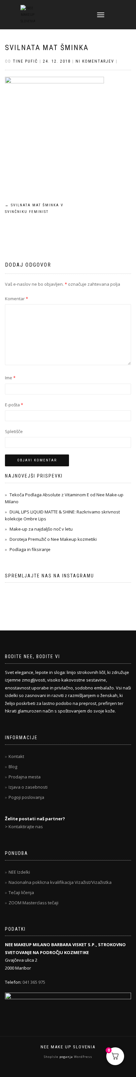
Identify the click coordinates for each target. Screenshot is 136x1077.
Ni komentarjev (95, 61)
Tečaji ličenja (21, 892)
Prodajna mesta (25, 777)
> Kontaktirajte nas (24, 827)
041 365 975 (33, 982)
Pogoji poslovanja (26, 797)
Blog (13, 767)
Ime (10, 378)
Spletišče (14, 431)
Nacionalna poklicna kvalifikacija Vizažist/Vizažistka (60, 882)
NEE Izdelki (19, 872)
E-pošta (14, 405)
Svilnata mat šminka (46, 48)
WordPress (82, 1057)
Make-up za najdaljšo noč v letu (41, 529)
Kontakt (16, 756)
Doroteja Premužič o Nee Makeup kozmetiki (53, 539)
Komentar (16, 299)
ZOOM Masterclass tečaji (33, 903)
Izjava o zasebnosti (28, 787)
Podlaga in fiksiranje (30, 549)
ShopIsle (51, 1057)
